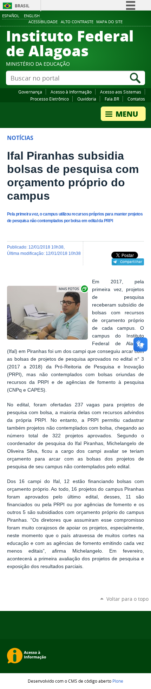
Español (10, 15)
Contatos (136, 99)
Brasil (22, 6)
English (32, 15)
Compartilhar (131, 261)
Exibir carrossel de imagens (73, 288)
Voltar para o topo (127, 598)
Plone (117, 681)
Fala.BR (112, 99)
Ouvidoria (86, 99)
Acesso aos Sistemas (120, 92)
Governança (30, 92)
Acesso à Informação (71, 92)
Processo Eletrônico (49, 99)
